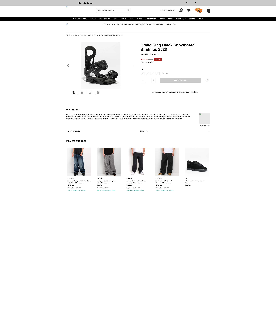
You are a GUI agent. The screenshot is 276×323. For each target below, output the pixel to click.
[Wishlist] (188, 10)
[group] (125, 2)
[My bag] (208, 10)
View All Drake (204, 125)
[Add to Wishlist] (207, 80)
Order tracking (167, 10)
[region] (101, 69)
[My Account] (181, 9)
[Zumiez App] (138, 27)
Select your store (192, 3)
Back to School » (87, 3)
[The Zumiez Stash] (199, 10)
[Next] (133, 65)
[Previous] (68, 65)
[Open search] (128, 10)
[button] (101, 65)
